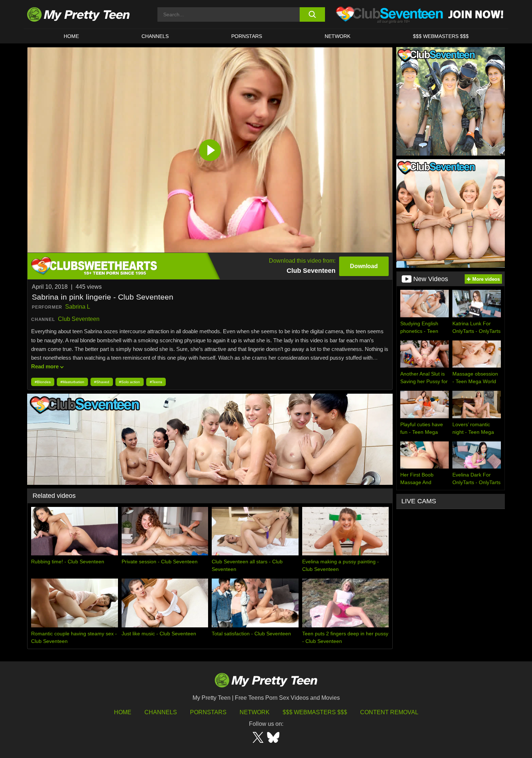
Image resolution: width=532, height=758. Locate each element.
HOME (71, 36)
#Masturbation (72, 382)
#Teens (156, 382)
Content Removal (389, 712)
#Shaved (101, 382)
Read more (45, 366)
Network (337, 36)
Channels (160, 712)
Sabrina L (77, 307)
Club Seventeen (79, 319)
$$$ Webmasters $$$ (315, 712)
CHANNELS (155, 36)
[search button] (312, 14)
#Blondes (43, 382)
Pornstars (246, 36)
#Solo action (129, 382)
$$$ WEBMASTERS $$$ (441, 36)
